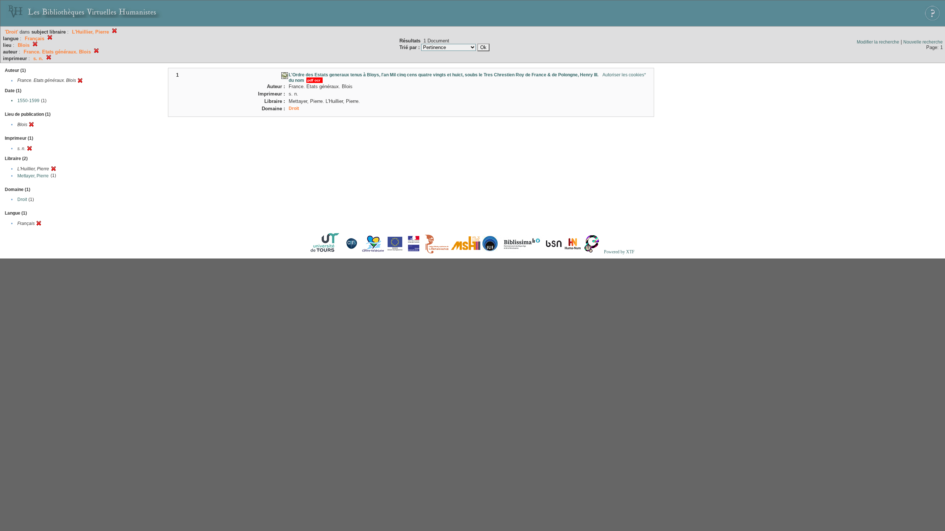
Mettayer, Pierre (33, 175)
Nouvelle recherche (923, 42)
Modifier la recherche (878, 42)
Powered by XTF (619, 251)
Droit (22, 199)
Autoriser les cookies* (624, 74)
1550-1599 (28, 100)
